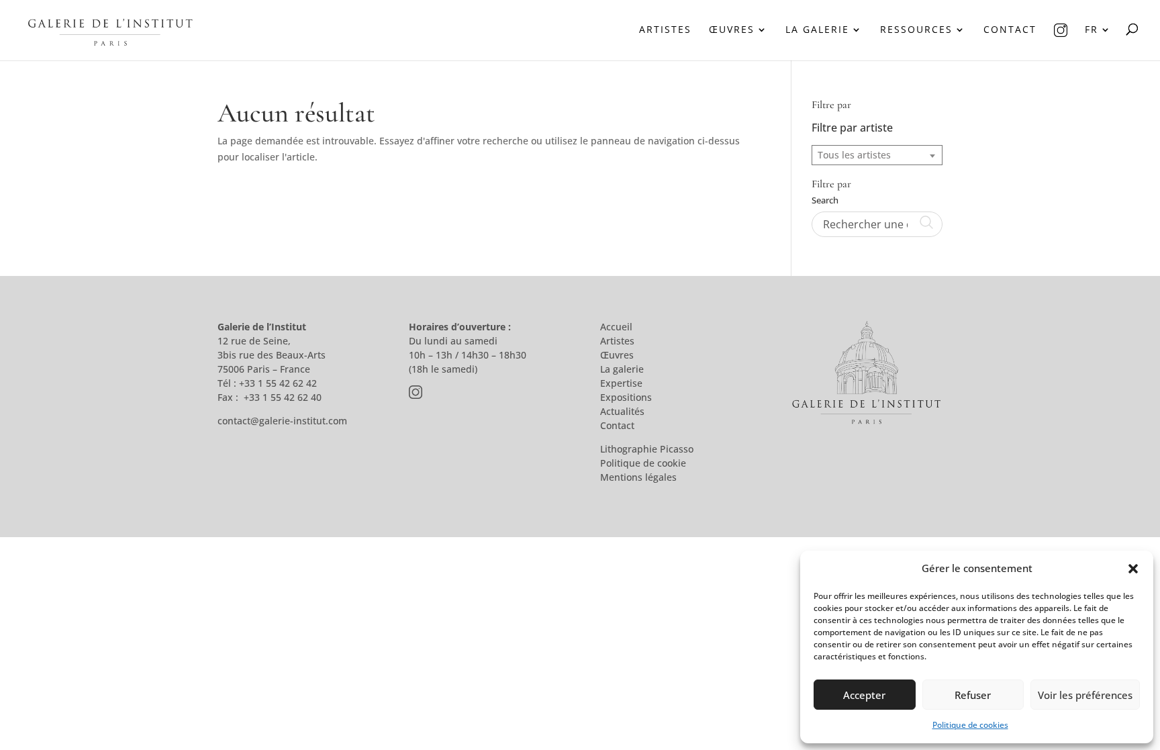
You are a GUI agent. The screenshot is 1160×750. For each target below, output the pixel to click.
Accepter (864, 695)
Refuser (973, 695)
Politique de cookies (970, 725)
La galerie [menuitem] (817, 30)
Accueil (616, 326)
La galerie (622, 369)
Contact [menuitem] (1009, 30)
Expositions (626, 397)
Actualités (622, 411)
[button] (1133, 568)
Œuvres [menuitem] (732, 30)
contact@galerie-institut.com (282, 420)
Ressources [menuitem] (916, 30)
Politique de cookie (643, 463)
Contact (617, 425)
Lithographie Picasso (646, 448)
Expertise (621, 383)
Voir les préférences (1085, 695)
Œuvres (617, 354)
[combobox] (877, 155)
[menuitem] (1060, 42)
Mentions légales (638, 477)
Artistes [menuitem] (665, 30)
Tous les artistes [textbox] (854, 154)
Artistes (617, 340)
